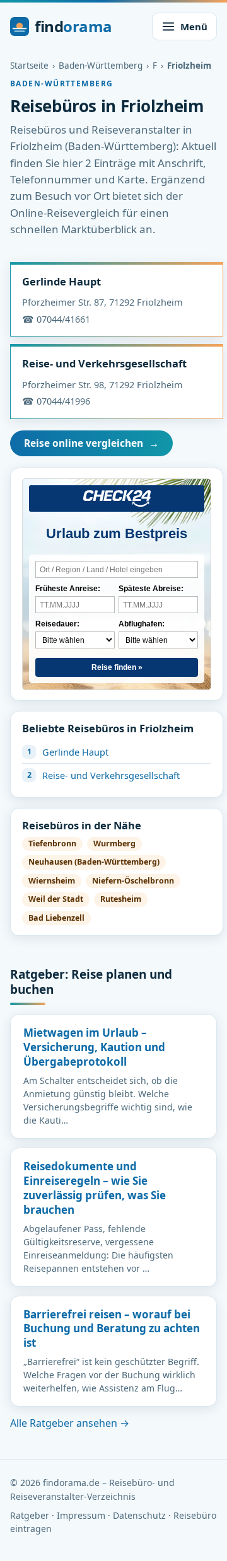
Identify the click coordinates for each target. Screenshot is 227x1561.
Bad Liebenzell (56, 918)
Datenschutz (139, 1515)
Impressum (81, 1515)
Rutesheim (120, 899)
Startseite (29, 65)
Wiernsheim (51, 880)
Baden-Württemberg (101, 65)
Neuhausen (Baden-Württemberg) (94, 861)
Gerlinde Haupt (61, 281)
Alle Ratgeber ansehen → (69, 1423)
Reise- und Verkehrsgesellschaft (104, 363)
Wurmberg (114, 843)
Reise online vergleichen (91, 443)
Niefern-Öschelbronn (133, 880)
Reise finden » (117, 667)
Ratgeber (29, 1515)
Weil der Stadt (55, 899)
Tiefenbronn (52, 843)
